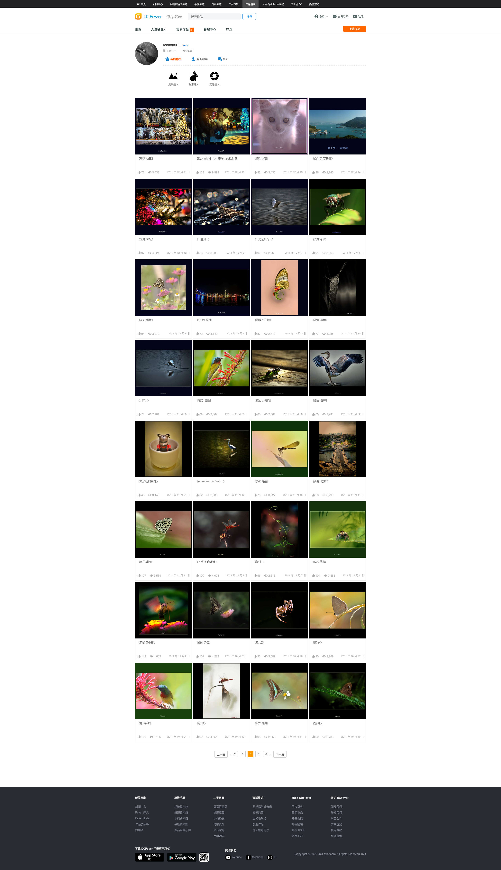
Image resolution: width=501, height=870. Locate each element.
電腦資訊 (219, 824)
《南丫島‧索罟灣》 (322, 158)
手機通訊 (219, 818)
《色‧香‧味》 (144, 723)
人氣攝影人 (159, 29)
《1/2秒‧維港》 (204, 320)
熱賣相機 (297, 818)
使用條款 (336, 830)
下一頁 (280, 754)
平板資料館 (181, 824)
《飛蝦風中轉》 (146, 642)
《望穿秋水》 (319, 562)
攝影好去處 (262, 806)
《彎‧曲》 (259, 562)
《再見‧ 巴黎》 (320, 481)
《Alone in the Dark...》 (210, 481)
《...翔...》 (143, 400)
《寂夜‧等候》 (320, 320)
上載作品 (354, 29)
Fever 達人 (142, 812)
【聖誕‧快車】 (145, 158)
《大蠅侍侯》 (319, 239)
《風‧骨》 (259, 642)
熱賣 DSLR (298, 830)
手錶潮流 (219, 836)
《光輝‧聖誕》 (145, 239)
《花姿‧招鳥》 (204, 400)
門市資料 (297, 806)
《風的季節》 (145, 562)
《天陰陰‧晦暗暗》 (206, 562)
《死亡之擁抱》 (262, 400)
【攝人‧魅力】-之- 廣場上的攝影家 (216, 158)
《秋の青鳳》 (261, 723)
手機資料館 (181, 818)
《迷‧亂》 (317, 723)
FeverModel (142, 818)
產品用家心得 (182, 830)
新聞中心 (140, 806)
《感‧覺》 (317, 642)
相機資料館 (181, 806)
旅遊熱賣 (258, 812)
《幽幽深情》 (203, 642)
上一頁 (221, 754)
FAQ (229, 29)
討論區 (139, 830)
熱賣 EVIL (298, 836)
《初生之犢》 (261, 158)
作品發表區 (142, 824)
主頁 (138, 29)
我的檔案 (202, 59)
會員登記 (336, 824)
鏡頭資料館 (181, 812)
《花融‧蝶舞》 (145, 320)
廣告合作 (336, 818)
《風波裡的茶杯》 (148, 481)
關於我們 (336, 806)
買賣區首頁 (220, 806)
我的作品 (184, 29)
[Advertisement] (250, 778)
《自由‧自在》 (320, 400)
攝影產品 (219, 812)
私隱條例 (336, 836)
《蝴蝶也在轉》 (262, 320)
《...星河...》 (203, 239)
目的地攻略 (259, 818)
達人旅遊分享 (261, 830)
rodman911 (172, 44)
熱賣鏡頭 (297, 824)
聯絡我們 (336, 812)
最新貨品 (297, 812)
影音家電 (219, 830)
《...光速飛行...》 (263, 239)
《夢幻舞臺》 (261, 481)
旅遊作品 (258, 824)
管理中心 (210, 29)
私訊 (225, 59)
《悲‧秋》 (201, 723)
